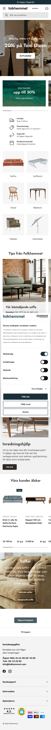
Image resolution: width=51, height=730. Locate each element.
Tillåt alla (25, 396)
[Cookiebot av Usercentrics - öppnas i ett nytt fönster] (36, 316)
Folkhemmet (13, 724)
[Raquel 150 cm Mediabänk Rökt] (36, 499)
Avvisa (25, 412)
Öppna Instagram (25, 620)
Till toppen (25, 632)
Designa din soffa (25, 600)
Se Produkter (25, 56)
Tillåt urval (25, 404)
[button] (47, 8)
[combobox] (25, 15)
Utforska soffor (25, 592)
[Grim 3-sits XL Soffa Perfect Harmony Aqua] (13, 499)
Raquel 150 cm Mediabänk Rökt (34, 521)
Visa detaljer (37, 389)
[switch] (44, 362)
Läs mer (9, 467)
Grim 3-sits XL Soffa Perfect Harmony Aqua (10, 523)
